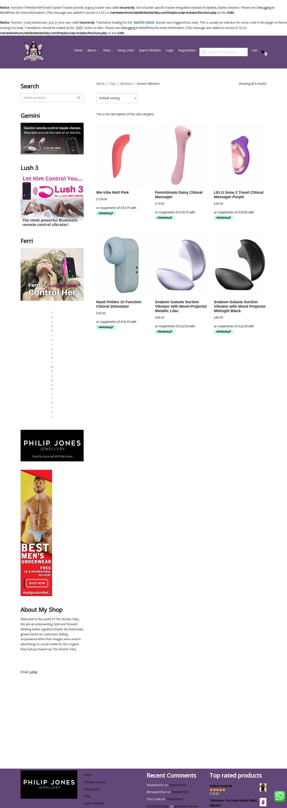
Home (78, 50)
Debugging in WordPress (137, 28)
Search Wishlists (150, 50)
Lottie (33, 672)
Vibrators (126, 83)
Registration (186, 50)
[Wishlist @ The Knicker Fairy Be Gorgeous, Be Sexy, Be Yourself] (33, 52)
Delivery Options (95, 782)
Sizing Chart (125, 50)
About (88, 775)
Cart (255, 50)
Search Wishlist (94, 803)
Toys (112, 83)
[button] (97, 50)
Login (170, 50)
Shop (87, 796)
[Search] (79, 97)
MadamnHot (177, 785)
